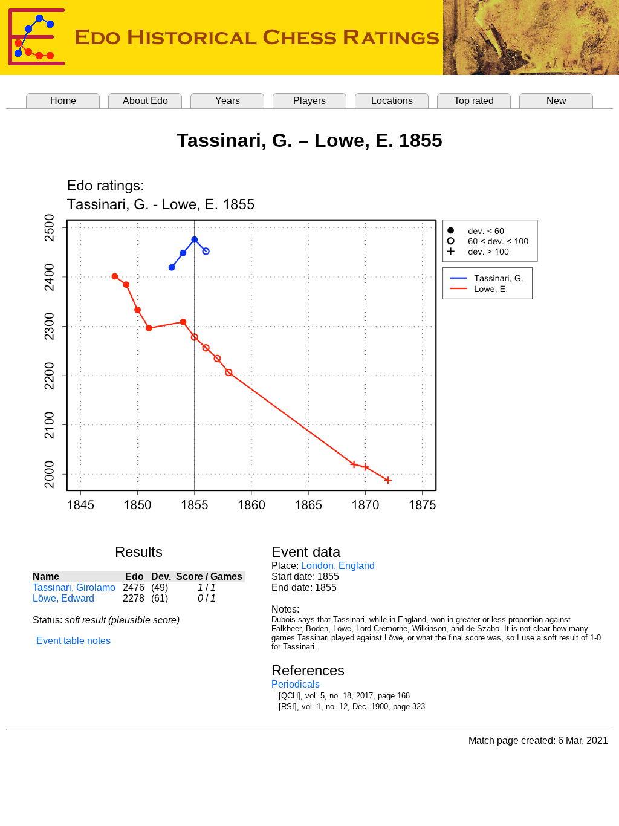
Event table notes (73, 641)
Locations (392, 101)
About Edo (145, 101)
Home (63, 101)
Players (309, 101)
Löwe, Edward (63, 598)
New (556, 101)
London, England (338, 566)
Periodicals (295, 684)
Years (227, 101)
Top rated (474, 101)
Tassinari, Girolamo (74, 587)
